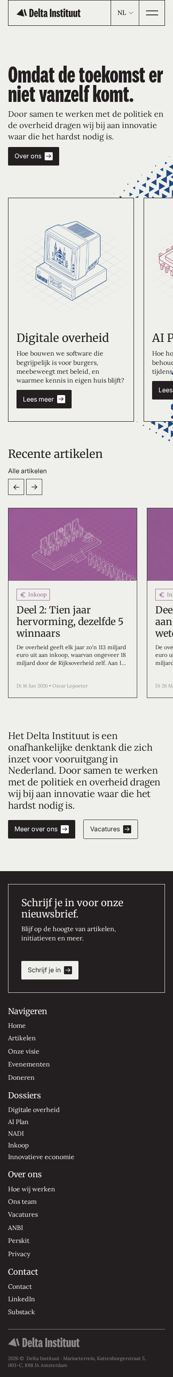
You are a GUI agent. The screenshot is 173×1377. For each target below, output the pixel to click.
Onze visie (23, 1051)
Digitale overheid (34, 1110)
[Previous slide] (16, 487)
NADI (16, 1133)
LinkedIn (21, 1299)
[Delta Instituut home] (48, 13)
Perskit (18, 1240)
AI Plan (18, 1122)
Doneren (21, 1077)
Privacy (19, 1254)
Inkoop (18, 1145)
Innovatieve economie (41, 1157)
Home (17, 1025)
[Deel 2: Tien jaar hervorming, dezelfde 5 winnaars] (72, 603)
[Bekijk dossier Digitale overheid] (71, 260)
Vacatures (23, 1214)
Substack (21, 1312)
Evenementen (29, 1064)
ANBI (15, 1228)
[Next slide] (34, 487)
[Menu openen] (152, 12)
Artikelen (22, 1038)
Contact (20, 1286)
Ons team (22, 1201)
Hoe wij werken (31, 1189)
